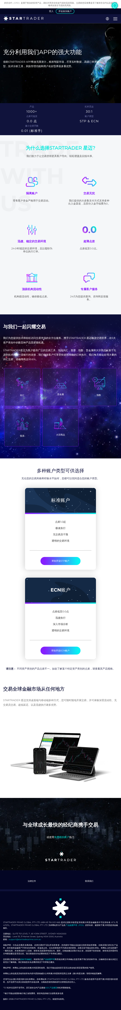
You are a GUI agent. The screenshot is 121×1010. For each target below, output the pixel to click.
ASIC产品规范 (51, 987)
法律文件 (32, 881)
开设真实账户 (65, 11)
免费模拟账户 (61, 837)
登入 (51, 11)
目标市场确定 (26, 959)
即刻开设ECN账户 (60, 650)
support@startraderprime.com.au (25, 939)
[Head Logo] (23, 18)
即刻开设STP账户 (60, 560)
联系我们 (89, 881)
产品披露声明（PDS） (75, 925)
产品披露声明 (49, 959)
